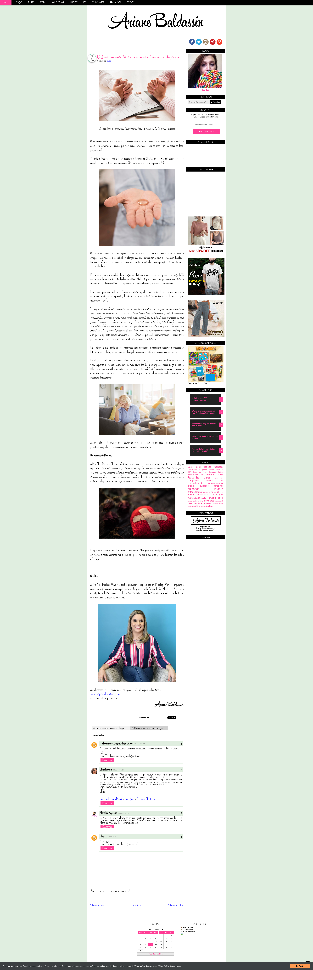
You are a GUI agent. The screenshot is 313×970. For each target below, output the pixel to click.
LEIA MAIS (205, 89)
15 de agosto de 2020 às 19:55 (118, 770)
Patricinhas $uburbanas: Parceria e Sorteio (205, 437)
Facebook (141, 799)
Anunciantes (98, 2)
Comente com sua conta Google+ (148, 728)
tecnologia (202, 506)
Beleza (31, 2)
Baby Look (194, 467)
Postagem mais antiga (175, 904)
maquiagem (218, 494)
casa (221, 480)
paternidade (219, 501)
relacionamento (218, 504)
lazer (222, 492)
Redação (18, 2)
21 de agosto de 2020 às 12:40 (123, 813)
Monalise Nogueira (108, 813)
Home (5, 2)
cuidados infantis (206, 489)
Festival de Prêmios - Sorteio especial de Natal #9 (203, 450)
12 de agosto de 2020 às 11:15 (139, 744)
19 (150, 944)
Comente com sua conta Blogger (110, 728)
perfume (198, 503)
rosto (190, 506)
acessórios (219, 478)
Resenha (193, 477)
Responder (107, 760)
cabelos (209, 480)
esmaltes (206, 492)
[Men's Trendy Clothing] (206, 294)
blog (102, 836)
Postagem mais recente (98, 904)
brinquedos (193, 480)
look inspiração (205, 495)
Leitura (204, 474)
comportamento (195, 483)
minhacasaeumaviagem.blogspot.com (116, 743)
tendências (210, 506)
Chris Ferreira (106, 769)
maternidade (194, 498)
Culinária (219, 469)
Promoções (115, 2)
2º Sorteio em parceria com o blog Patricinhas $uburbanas (203, 412)
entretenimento (195, 492)
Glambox (212, 472)
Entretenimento (78, 2)
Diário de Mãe (57, 2)
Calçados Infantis (206, 470)
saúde (108, 60)
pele (190, 503)
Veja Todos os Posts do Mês (156, 954)
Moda (42, 2)
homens (215, 492)
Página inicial (137, 904)
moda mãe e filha (195, 501)
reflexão (207, 503)
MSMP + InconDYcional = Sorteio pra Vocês (202, 399)
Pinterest (151, 799)
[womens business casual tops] (206, 252)
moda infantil (215, 497)
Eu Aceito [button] (300, 966)
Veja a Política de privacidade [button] (169, 966)
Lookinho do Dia (215, 474)
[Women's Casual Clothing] (206, 336)
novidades (209, 501)
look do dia (193, 494)
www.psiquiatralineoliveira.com (105, 694)
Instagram (129, 799)
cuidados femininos (212, 486)
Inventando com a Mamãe (111, 799)
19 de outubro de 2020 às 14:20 (110, 837)
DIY (189, 472)
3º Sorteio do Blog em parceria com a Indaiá (204, 425)
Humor (198, 474)
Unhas (207, 478)
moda (203, 498)
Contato (130, 2)
